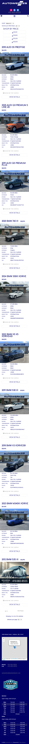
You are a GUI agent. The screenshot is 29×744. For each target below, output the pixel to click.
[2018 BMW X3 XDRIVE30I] (14, 472)
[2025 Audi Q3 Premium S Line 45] (14, 133)
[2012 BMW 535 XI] (14, 583)
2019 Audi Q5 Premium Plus (14, 164)
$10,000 (15, 35)
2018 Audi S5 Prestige (13, 47)
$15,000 (15, 38)
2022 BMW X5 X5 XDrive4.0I (10, 335)
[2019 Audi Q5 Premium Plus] (14, 191)
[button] (14, 647)
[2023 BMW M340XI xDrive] (14, 530)
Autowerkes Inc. (8, 742)
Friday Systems (22, 742)
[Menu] (14, 16)
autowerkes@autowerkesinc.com (11, 673)
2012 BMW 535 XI (10, 559)
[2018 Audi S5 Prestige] (14, 73)
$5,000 (15, 32)
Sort (3, 23)
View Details (14, 97)
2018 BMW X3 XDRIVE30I (14, 445)
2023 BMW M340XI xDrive (15, 503)
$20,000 (15, 41)
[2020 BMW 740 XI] (14, 244)
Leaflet (4, 658)
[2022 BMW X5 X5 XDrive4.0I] (14, 362)
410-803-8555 (14, 12)
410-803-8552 (12, 666)
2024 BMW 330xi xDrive (14, 276)
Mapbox (3, 659)
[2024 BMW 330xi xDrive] (14, 302)
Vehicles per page (8, 26)
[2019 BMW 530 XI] (14, 414)
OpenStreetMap (14, 658)
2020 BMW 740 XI (10, 221)
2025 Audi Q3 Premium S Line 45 (15, 106)
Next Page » (21, 610)
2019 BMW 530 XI (10, 390)
